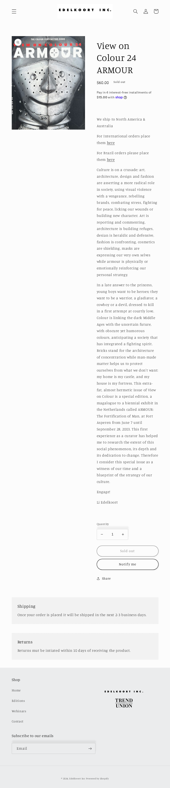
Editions (18, 700)
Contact (17, 721)
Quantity (103, 524)
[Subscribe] (90, 748)
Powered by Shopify (97, 778)
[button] (14, 11)
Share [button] (106, 578)
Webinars (19, 711)
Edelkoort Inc (77, 778)
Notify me (127, 564)
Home (16, 690)
